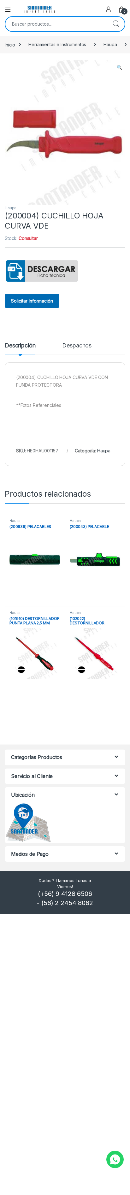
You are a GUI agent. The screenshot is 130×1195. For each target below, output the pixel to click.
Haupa (110, 44)
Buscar (116, 24)
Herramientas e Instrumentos (57, 44)
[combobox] (56, 24)
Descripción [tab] (20, 346)
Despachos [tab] (77, 346)
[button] (119, 67)
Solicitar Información (32, 300)
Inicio (10, 44)
